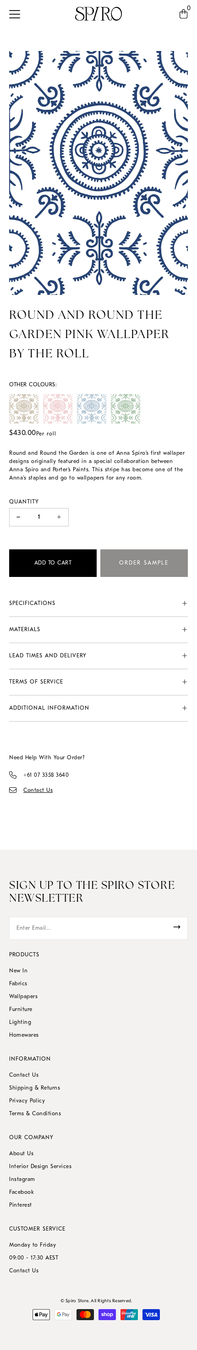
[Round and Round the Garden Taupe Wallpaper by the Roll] (23, 409)
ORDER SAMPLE (144, 563)
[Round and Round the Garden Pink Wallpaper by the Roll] (57, 409)
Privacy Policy (27, 1101)
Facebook (21, 1192)
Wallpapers (23, 997)
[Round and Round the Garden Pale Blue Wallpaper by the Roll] (91, 409)
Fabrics (18, 984)
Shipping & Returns (34, 1088)
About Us (21, 1154)
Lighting (20, 1022)
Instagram (22, 1179)
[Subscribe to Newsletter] (177, 927)
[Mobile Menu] (17, 13)
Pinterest (20, 1205)
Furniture (21, 1009)
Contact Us (23, 1075)
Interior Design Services (40, 1166)
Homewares (24, 1035)
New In (18, 971)
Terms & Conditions (35, 1114)
